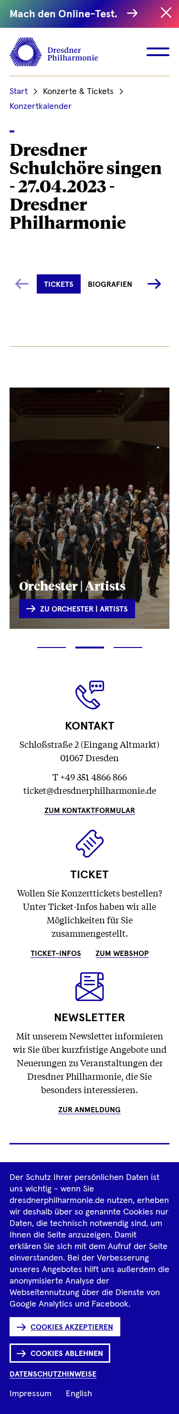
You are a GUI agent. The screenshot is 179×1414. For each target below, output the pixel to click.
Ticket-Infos (56, 953)
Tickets (59, 284)
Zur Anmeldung (89, 1110)
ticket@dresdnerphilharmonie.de (89, 790)
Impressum (31, 1394)
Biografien (110, 284)
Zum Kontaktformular (89, 810)
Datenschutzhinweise (53, 1374)
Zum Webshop (122, 953)
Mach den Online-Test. (66, 14)
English (79, 1394)
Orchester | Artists (72, 585)
